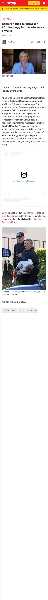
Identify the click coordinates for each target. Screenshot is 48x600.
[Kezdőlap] (11, 3)
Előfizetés (34, 3)
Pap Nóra (11, 42)
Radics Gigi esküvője (11, 9)
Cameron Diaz (32, 310)
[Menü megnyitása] (3, 3)
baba (14, 310)
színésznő (6, 310)
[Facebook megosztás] (43, 42)
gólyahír (21, 310)
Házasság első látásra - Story (29, 9)
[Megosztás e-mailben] (37, 42)
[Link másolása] (31, 42)
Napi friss (7, 19)
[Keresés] (44, 3)
